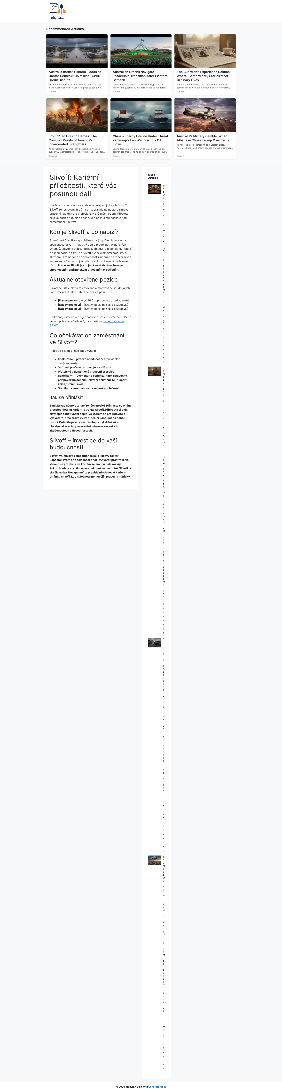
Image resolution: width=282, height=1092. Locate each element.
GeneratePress (157, 1086)
